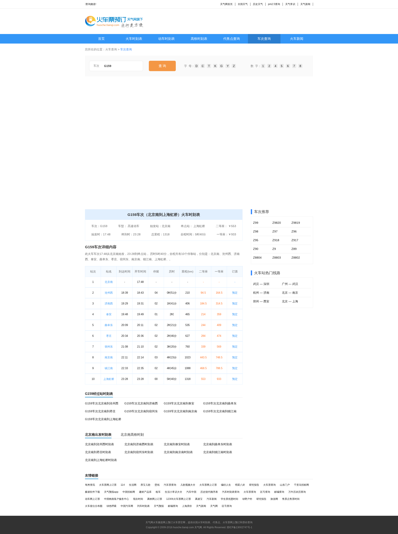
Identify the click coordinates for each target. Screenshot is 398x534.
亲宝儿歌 (145, 484)
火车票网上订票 (107, 484)
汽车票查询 (170, 484)
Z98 (255, 231)
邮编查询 (279, 491)
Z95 (255, 240)
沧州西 (109, 292)
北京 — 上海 (290, 301)
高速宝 (199, 499)
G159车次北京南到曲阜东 (220, 403)
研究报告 (254, 484)
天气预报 (159, 506)
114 (123, 484)
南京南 (109, 357)
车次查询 (264, 38)
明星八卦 (240, 484)
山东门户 (285, 484)
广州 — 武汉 (290, 284)
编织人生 (226, 484)
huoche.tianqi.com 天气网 (187, 527)
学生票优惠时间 (229, 499)
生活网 (132, 484)
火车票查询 (269, 484)
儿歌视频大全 (187, 484)
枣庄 (109, 335)
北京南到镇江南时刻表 (217, 452)
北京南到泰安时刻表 (177, 444)
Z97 (275, 231)
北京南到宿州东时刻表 (138, 452)
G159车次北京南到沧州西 (101, 403)
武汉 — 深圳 (261, 284)
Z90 (255, 249)
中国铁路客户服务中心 (116, 499)
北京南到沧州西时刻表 (99, 444)
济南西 (109, 303)
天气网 (214, 506)
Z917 (294, 240)
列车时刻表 (143, 506)
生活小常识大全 (173, 491)
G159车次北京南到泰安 (179, 403)
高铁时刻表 (199, 38)
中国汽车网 (127, 506)
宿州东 (109, 346)
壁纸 (157, 484)
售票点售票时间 (291, 499)
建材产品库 (145, 491)
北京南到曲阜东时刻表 (217, 444)
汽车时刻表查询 (230, 491)
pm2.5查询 (274, 4)
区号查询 (265, 491)
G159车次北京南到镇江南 (220, 411)
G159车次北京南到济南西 (141, 403)
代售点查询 (231, 38)
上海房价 (187, 506)
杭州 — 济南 (261, 292)
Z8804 (257, 257)
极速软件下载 (92, 491)
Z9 (274, 249)
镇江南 (109, 368)
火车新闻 (296, 38)
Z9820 (276, 222)
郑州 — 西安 (261, 301)
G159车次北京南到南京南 (180, 411)
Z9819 (295, 222)
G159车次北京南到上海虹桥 (103, 419)
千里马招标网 (301, 484)
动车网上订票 (92, 499)
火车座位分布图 (93, 506)
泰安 (109, 314)
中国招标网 (129, 491)
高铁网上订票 (154, 499)
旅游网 (274, 499)
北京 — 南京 (290, 292)
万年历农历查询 (297, 491)
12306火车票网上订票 (178, 499)
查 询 (162, 66)
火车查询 (111, 49)
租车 (158, 491)
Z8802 (295, 257)
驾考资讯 (90, 484)
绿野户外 (247, 499)
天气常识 (290, 4)
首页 (101, 38)
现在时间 (138, 499)
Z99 (255, 222)
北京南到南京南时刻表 (178, 452)
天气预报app (111, 491)
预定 (235, 292)
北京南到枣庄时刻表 (98, 452)
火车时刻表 (134, 38)
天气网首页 (226, 4)
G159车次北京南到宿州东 (141, 411)
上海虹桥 (108, 379)
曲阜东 (109, 325)
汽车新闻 (212, 499)
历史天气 (258, 4)
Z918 (275, 240)
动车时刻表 (166, 38)
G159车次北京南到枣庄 (100, 411)
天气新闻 (305, 4)
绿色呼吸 (111, 506)
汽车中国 (191, 491)
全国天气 (243, 4)
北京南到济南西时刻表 (138, 444)
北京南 (109, 281)
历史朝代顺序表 (209, 491)
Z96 (294, 231)
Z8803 (276, 257)
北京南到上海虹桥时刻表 (101, 460)
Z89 (294, 249)
